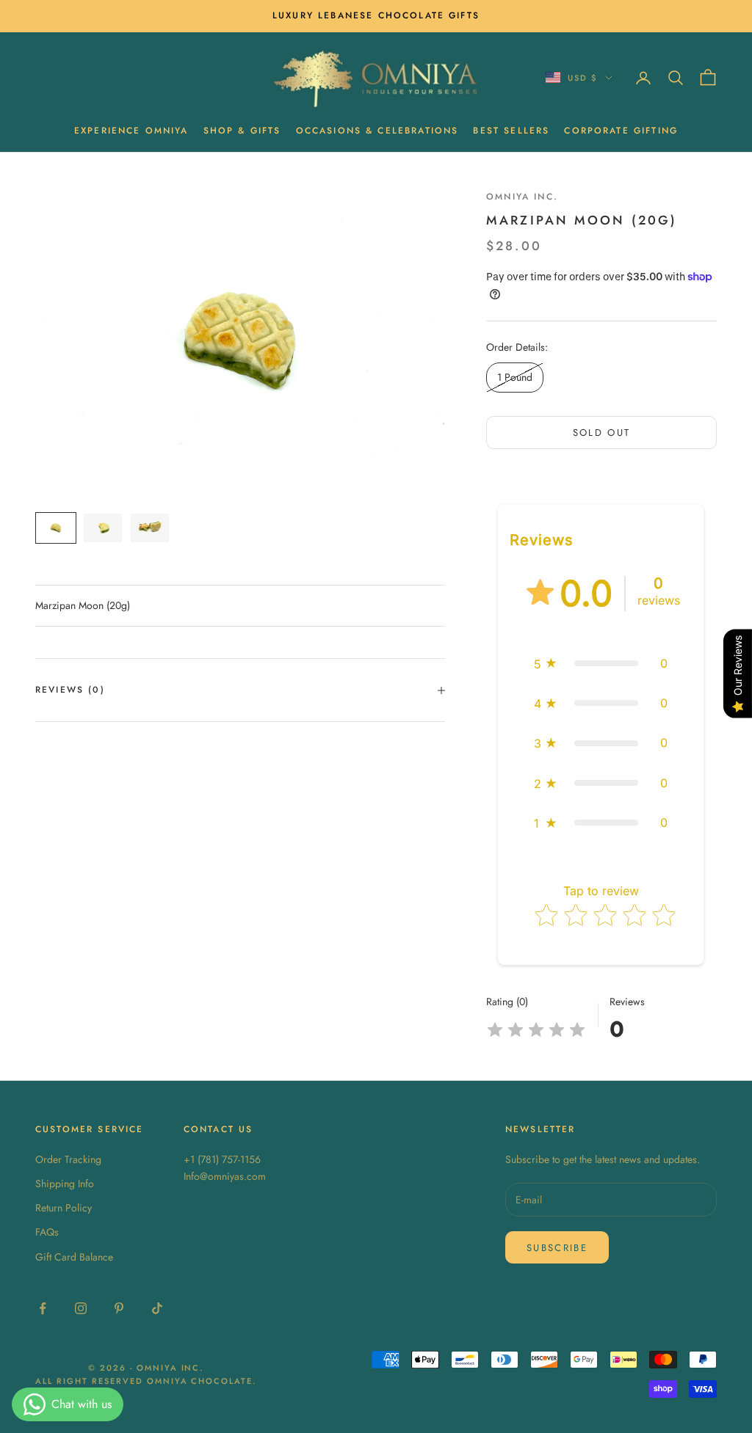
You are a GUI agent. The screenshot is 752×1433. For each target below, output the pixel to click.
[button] (600, 663)
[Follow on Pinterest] (119, 1308)
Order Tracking (68, 1159)
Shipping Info (64, 1183)
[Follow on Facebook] (42, 1308)
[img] (536, 1030)
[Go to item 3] (149, 528)
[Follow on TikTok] (157, 1308)
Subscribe (557, 1248)
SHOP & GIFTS (242, 130)
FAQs (47, 1232)
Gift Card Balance (74, 1257)
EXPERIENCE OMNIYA (131, 130)
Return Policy (63, 1207)
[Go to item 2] (102, 528)
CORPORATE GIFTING (621, 130)
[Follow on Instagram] (80, 1308)
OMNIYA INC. (522, 196)
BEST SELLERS (511, 130)
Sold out (602, 433)
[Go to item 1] (55, 528)
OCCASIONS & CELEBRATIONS (377, 130)
